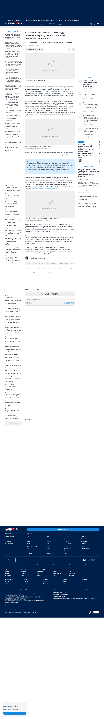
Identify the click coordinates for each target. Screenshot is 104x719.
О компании (8, 541)
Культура (49, 541)
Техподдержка (8, 538)
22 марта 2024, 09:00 (29, 45)
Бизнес (29, 538)
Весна (28, 541)
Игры (69, 20)
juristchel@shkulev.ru (39, 600)
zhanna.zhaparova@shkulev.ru (11, 606)
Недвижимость (9, 20)
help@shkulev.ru (14, 602)
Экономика (84, 546)
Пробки (61, 20)
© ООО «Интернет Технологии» (29, 612)
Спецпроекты (85, 548)
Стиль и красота (85, 538)
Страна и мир (84, 541)
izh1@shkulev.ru (21, 599)
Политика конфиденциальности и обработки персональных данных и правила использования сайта (75, 598)
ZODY (65, 20)
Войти (30, 303)
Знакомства (18, 20)
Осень (65, 538)
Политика (66, 541)
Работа (66, 546)
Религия (66, 551)
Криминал (49, 538)
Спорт (82, 536)
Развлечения (67, 548)
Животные (30, 551)
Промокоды (75, 20)
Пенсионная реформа (38, 263)
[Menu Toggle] (6, 24)
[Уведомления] (94, 24)
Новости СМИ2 (29, 419)
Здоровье (29, 553)
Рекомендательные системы (59, 596)
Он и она (66, 536)
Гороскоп (46, 20)
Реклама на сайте (9, 536)
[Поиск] (91, 24)
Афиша (40, 20)
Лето (48, 543)
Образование (50, 553)
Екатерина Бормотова (37, 257)
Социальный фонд (63, 263)
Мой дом (49, 546)
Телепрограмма (32, 20)
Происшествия (68, 543)
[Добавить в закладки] (69, 49)
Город (28, 543)
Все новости (13, 31)
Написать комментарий (36, 49)
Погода (25, 20)
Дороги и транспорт (32, 546)
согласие (8, 709)
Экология (83, 543)
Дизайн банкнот (74, 263)
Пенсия (28, 263)
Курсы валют (53, 20)
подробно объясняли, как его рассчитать (43, 188)
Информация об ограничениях (59, 592)
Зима (48, 536)
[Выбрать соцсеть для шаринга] (73, 49)
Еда (28, 548)
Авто (28, 536)
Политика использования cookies (60, 594)
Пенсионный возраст (51, 263)
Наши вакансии (9, 543)
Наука (48, 548)
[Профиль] (98, 24)
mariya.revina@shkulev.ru (10, 609)
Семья (65, 553)
